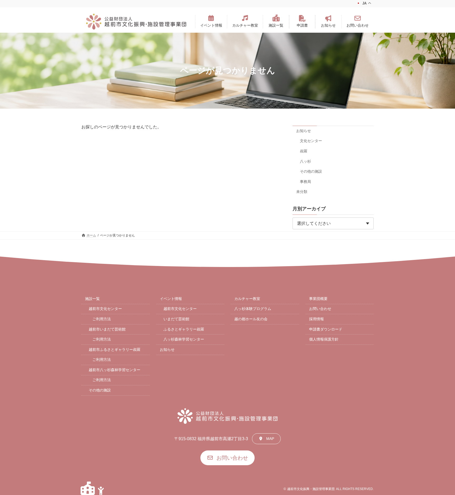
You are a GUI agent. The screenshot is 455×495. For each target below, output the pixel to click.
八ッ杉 (305, 161)
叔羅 (303, 151)
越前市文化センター (105, 309)
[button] (211, 21)
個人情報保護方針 (324, 339)
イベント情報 (171, 299)
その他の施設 (311, 171)
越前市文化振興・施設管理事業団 (311, 489)
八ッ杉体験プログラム (252, 309)
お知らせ (303, 130)
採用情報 (316, 319)
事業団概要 (318, 299)
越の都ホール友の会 (251, 319)
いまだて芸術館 (176, 319)
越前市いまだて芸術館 (107, 329)
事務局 (305, 181)
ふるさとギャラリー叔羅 (184, 329)
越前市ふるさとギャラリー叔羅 (114, 349)
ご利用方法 (101, 319)
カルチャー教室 (247, 299)
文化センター (311, 141)
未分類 (301, 192)
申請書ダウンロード (325, 329)
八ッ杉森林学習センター (184, 339)
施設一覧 (92, 299)
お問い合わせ (320, 309)
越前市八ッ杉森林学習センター (114, 370)
